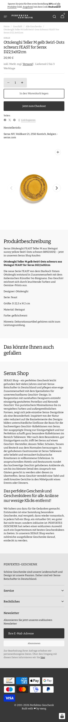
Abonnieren (34, 643)
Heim (6, 26)
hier (43, 657)
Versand (28, 64)
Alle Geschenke (34, 26)
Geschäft (17, 26)
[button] (5, 17)
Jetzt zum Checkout (34, 106)
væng (43, 708)
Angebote (28, 7)
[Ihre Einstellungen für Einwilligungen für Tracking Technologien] (62, 716)
